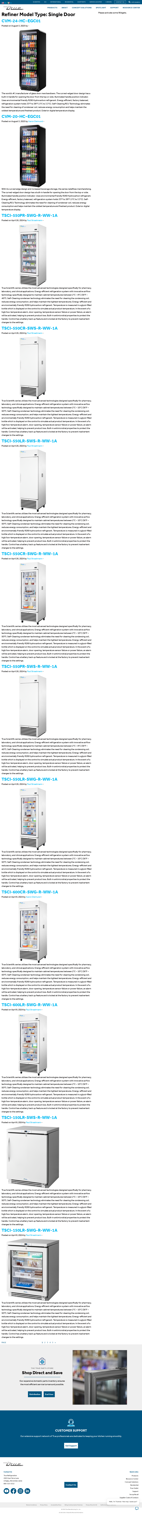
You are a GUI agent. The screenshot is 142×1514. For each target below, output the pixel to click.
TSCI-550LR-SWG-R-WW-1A (29, 779)
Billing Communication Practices (74, 1505)
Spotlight (101, 8)
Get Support (71, 1445)
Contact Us (71, 1485)
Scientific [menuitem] (36, 2)
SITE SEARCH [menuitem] (135, 2)
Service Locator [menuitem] (96, 2)
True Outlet (134, 1488)
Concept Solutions (82, 8)
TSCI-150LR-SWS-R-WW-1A (29, 1117)
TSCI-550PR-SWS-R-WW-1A (29, 666)
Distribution (34, 1394)
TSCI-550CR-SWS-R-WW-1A (29, 328)
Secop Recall (133, 1494)
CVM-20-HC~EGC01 (21, 116)
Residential (134, 1485)
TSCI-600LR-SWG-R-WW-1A (29, 1004)
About (65, 8)
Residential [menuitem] (69, 2)
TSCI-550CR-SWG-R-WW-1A (30, 553)
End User (49, 1394)
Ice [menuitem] (45, 2)
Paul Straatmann (34, 220)
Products (52, 8)
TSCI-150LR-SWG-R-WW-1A (29, 1230)
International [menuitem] (55, 2)
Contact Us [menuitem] (120, 2)
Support (114, 8)
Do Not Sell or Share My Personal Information (71, 1512)
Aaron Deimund (35, 121)
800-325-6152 (9, 1484)
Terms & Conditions (31, 1505)
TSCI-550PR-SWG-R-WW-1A (29, 215)
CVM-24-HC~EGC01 (21, 20)
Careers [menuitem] (109, 2)
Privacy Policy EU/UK (91, 1505)
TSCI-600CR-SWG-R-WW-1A (30, 892)
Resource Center (131, 8)
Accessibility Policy (56, 1505)
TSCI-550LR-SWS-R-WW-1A (29, 441)
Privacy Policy (44, 1505)
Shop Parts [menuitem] (81, 2)
